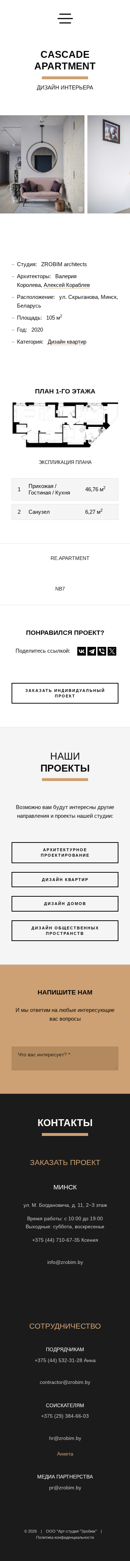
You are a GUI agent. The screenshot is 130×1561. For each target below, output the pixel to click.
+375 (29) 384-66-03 (65, 1416)
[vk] (71, 1292)
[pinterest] (84, 1292)
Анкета (65, 1454)
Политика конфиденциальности (65, 1537)
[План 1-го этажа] (65, 424)
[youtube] (45, 1292)
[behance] (32, 1292)
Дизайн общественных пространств (65, 931)
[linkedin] (97, 1292)
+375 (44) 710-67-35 (56, 1240)
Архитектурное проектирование (65, 852)
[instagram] (19, 1292)
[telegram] (110, 1292)
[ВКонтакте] (81, 651)
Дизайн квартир (65, 879)
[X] (112, 651)
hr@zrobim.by (65, 1438)
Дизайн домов (65, 903)
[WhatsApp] (65, 1251)
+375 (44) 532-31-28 (58, 1360)
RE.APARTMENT (70, 558)
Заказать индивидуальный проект (65, 693)
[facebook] (58, 1292)
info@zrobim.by (65, 1262)
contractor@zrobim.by (65, 1382)
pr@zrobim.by (65, 1487)
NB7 (60, 589)
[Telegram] (91, 651)
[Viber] (102, 651)
